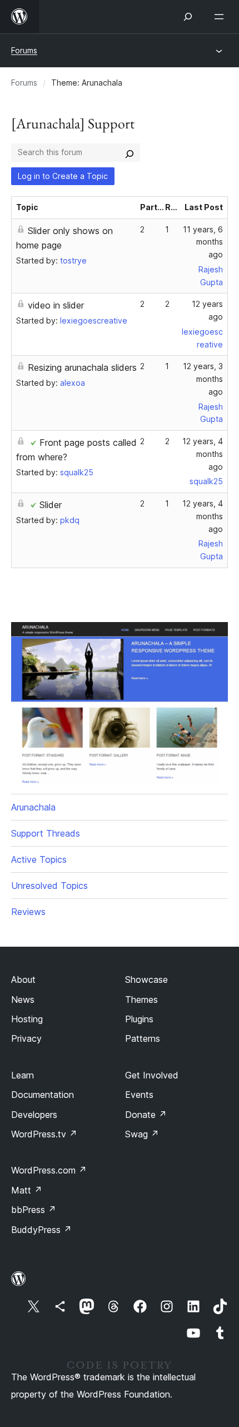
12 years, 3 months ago (203, 378)
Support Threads (45, 833)
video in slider (56, 305)
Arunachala (33, 807)
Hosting (27, 1019)
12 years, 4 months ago (202, 453)
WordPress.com (49, 1170)
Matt (26, 1190)
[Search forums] (129, 152)
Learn (22, 1075)
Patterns (142, 1038)
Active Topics (39, 859)
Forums (24, 50)
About (23, 979)
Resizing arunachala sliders (82, 367)
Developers (34, 1114)
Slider (50, 504)
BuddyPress (41, 1229)
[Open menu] (221, 16)
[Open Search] (187, 16)
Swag (142, 1134)
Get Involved (151, 1075)
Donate (146, 1114)
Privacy (26, 1038)
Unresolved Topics (49, 885)
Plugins (139, 1019)
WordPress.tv (44, 1134)
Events (139, 1094)
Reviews (28, 911)
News (22, 999)
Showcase (146, 979)
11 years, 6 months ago (203, 242)
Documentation (42, 1094)
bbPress (33, 1209)
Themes (141, 999)
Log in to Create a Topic (63, 176)
